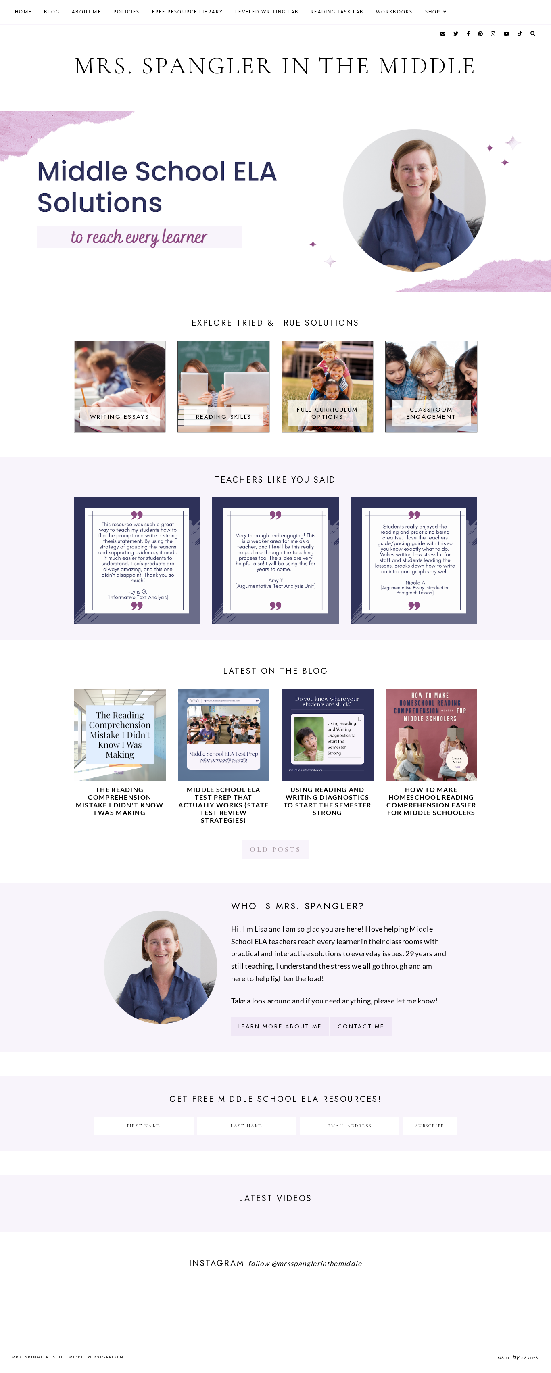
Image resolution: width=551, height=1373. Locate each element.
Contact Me (361, 1026)
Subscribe (429, 1125)
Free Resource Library (187, 11)
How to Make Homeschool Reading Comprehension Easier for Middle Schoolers (431, 801)
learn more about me (280, 1026)
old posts (275, 849)
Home (23, 11)
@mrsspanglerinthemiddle (316, 1263)
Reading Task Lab (337, 11)
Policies (126, 11)
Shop (433, 11)
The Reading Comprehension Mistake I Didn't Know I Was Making (120, 801)
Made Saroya (518, 1357)
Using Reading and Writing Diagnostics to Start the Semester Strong (328, 801)
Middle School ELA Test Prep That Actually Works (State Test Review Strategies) (223, 805)
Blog (52, 11)
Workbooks (394, 11)
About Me (86, 11)
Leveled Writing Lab (266, 11)
